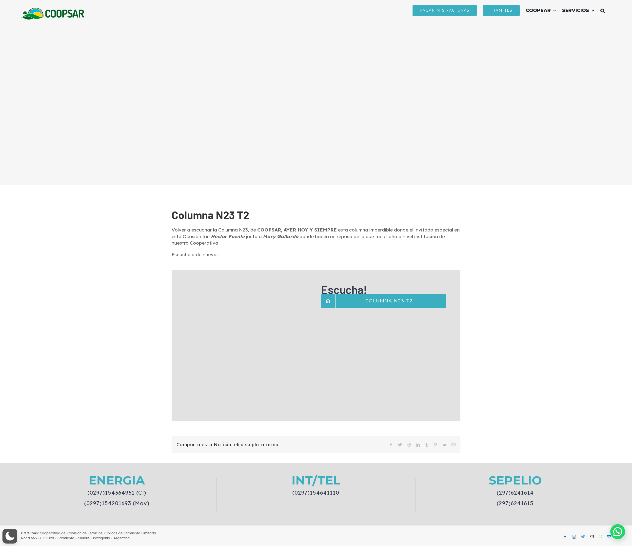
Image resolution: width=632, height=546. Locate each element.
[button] (602, 10)
